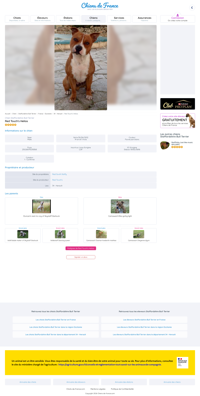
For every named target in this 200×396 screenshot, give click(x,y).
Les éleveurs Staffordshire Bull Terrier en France (144, 320)
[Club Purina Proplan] (177, 104)
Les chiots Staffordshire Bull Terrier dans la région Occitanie (56, 327)
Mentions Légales (98, 389)
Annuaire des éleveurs (76, 382)
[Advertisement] (177, 59)
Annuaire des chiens (172, 382)
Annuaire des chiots (28, 382)
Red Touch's (57, 180)
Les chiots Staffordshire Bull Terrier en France (56, 320)
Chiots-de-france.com (75, 389)
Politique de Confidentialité (122, 389)
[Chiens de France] (100, 8)
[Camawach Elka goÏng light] (120, 206)
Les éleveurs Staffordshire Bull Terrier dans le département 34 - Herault (144, 334)
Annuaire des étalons (124, 382)
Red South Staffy (59, 174)
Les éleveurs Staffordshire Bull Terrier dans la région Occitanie (144, 327)
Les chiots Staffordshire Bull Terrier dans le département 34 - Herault (55, 334)
